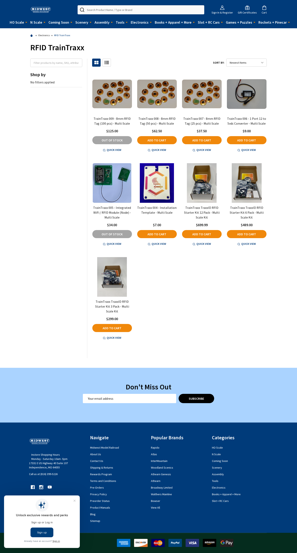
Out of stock (112, 140)
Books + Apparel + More (173, 22)
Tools (120, 22)
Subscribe (196, 398)
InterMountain (159, 461)
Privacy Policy (98, 494)
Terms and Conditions (103, 481)
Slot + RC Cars (209, 22)
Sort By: (218, 62)
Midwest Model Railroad (104, 447)
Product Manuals (100, 507)
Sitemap (95, 521)
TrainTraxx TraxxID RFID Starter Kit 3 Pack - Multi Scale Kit (112, 306)
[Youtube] (49, 487)
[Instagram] (41, 487)
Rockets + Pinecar (272, 22)
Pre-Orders (97, 487)
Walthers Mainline (161, 494)
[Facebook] (32, 487)
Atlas (154, 454)
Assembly (102, 22)
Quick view (114, 150)
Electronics (139, 22)
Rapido (155, 447)
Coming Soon (58, 22)
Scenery (81, 22)
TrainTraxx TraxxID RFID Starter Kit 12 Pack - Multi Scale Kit (202, 212)
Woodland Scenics (162, 467)
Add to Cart (156, 140)
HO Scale (17, 22)
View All (155, 507)
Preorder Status (100, 501)
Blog (93, 514)
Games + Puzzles (239, 22)
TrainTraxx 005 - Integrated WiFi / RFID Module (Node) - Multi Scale (112, 212)
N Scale (36, 22)
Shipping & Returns (101, 467)
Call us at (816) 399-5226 (43, 474)
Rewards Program (101, 474)
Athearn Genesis (161, 474)
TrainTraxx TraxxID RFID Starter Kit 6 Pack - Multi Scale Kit (247, 212)
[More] (26, 22)
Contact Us (96, 461)
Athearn (155, 481)
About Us (95, 454)
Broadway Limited (162, 487)
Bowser (155, 501)
